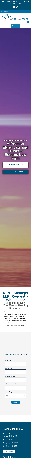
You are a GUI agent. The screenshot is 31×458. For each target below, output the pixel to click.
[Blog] (17, 7)
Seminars (15, 26)
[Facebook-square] (14, 7)
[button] (28, 21)
